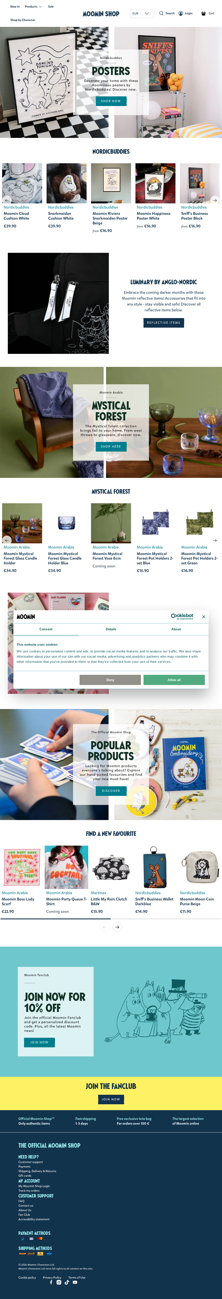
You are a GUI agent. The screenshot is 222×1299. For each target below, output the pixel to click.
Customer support (30, 1162)
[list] (111, 882)
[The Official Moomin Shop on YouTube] (75, 1284)
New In (15, 7)
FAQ (21, 1201)
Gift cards (24, 1176)
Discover (111, 791)
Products (31, 7)
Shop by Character (22, 20)
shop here (111, 447)
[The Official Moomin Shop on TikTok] (67, 1284)
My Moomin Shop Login (34, 1186)
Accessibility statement (34, 1219)
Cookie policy (27, 1278)
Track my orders (28, 1191)
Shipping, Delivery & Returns (37, 1171)
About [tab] (176, 629)
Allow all (174, 680)
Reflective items (164, 323)
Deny (110, 680)
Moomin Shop (101, 14)
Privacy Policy (52, 1278)
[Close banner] (203, 616)
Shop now (111, 101)
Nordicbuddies (111, 151)
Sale (51, 7)
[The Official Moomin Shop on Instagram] (59, 1284)
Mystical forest (111, 491)
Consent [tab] (45, 629)
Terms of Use (76, 1278)
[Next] (215, 200)
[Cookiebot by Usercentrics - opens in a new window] (174, 616)
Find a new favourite (111, 833)
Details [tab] (111, 629)
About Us (24, 1210)
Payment (24, 1167)
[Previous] (7, 200)
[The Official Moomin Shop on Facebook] (51, 1284)
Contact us (25, 1206)
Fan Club (24, 1215)
